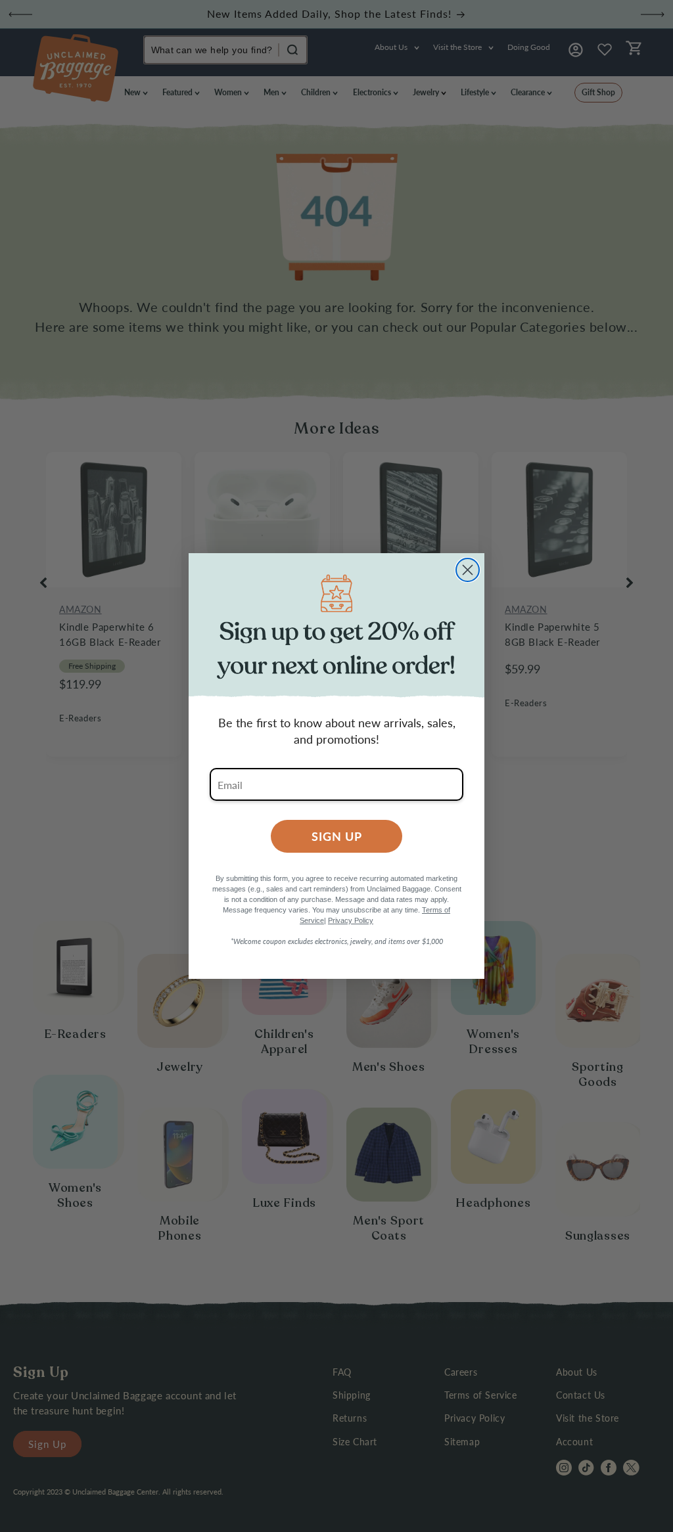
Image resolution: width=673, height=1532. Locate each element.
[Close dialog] (467, 569)
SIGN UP (337, 836)
